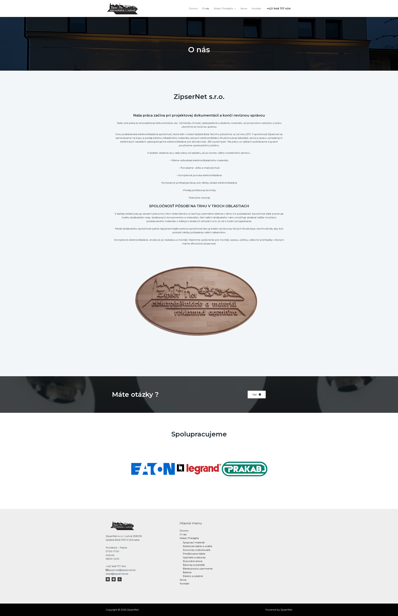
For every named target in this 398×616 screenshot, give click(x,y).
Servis (243, 8)
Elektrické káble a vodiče (197, 546)
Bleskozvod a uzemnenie (198, 568)
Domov (193, 8)
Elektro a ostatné (193, 576)
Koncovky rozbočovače (196, 549)
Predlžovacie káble (194, 553)
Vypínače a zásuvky (194, 557)
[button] (257, 394)
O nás (205, 8)
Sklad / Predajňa (223, 8)
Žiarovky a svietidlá (194, 564)
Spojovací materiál (194, 542)
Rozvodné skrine (192, 561)
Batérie (187, 572)
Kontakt (256, 8)
